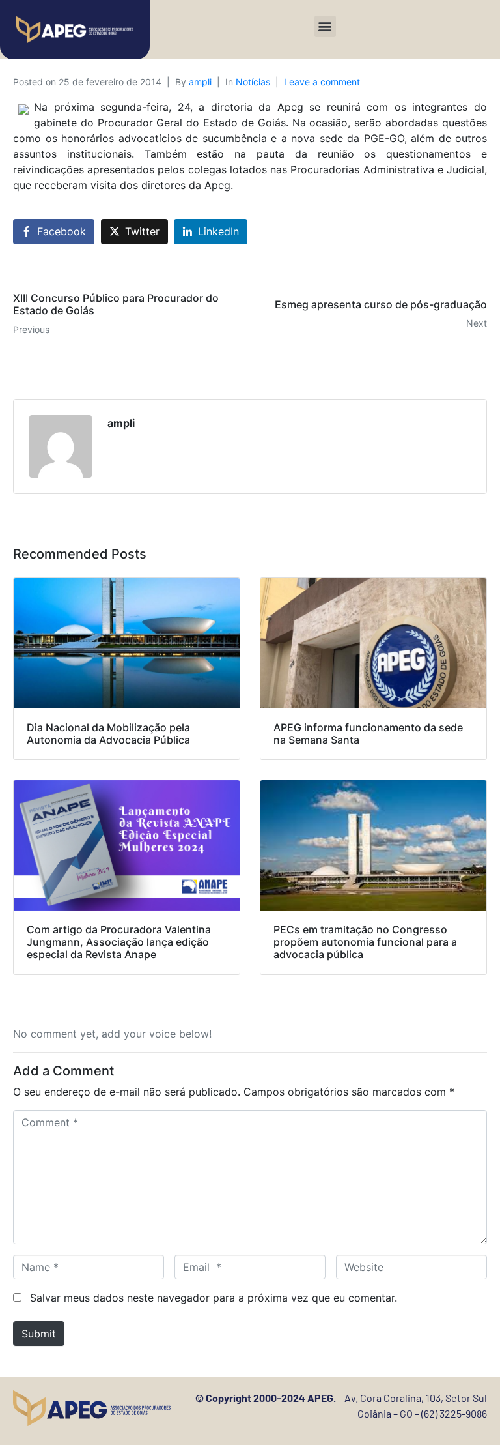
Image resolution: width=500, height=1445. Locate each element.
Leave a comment (322, 81)
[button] (325, 26)
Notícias (253, 81)
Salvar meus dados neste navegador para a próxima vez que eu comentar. (213, 1297)
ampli (200, 81)
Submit (38, 1333)
